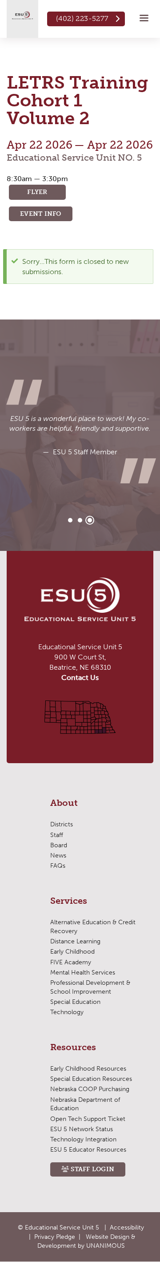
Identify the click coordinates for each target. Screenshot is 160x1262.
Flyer (37, 192)
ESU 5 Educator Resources (88, 1149)
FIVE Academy (70, 962)
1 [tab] (70, 520)
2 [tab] (80, 520)
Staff (56, 835)
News (58, 855)
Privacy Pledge (54, 1237)
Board (58, 845)
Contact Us (80, 677)
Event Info (40, 214)
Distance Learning (75, 941)
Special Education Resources (91, 1079)
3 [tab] (90, 520)
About (64, 803)
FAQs (57, 866)
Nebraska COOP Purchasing (89, 1089)
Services (68, 901)
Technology (67, 1012)
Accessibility (127, 1227)
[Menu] (143, 19)
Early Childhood (72, 951)
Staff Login (92, 1169)
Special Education (75, 1002)
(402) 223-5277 (82, 18)
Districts (61, 824)
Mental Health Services (82, 972)
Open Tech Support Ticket (87, 1119)
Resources (73, 1047)
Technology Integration (83, 1139)
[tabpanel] (80, 435)
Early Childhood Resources (88, 1068)
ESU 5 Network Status (81, 1129)
